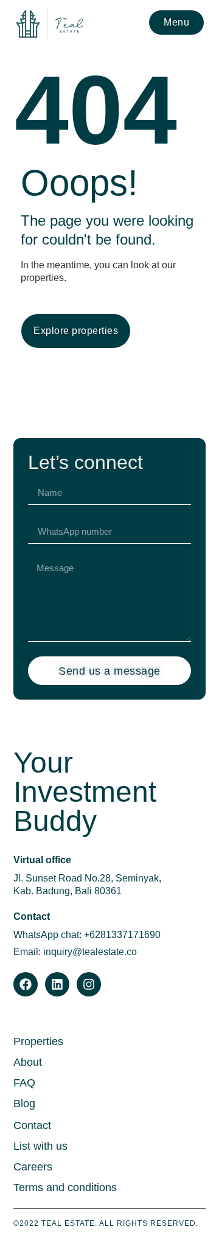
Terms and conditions (65, 1187)
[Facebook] (25, 984)
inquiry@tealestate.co (90, 952)
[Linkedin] (57, 984)
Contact (32, 1125)
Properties (38, 1041)
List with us (40, 1146)
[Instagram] (89, 984)
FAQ (24, 1083)
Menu (176, 22)
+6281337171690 (122, 935)
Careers (32, 1167)
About (27, 1062)
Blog (24, 1103)
